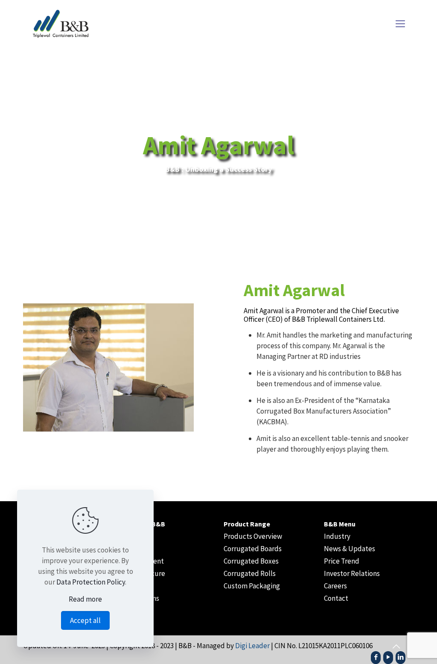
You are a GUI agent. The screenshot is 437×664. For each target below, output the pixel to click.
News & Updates (349, 548)
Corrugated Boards (253, 548)
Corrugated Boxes (251, 561)
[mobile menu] (400, 23)
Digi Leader (252, 645)
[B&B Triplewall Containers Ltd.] (74, 23)
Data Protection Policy (90, 582)
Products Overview (253, 536)
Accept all (85, 620)
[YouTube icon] (388, 657)
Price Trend (341, 561)
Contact (336, 598)
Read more (85, 599)
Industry (337, 536)
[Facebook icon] (375, 657)
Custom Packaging (252, 586)
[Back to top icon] (396, 646)
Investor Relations (352, 573)
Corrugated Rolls (250, 573)
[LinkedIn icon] (400, 657)
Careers (335, 586)
